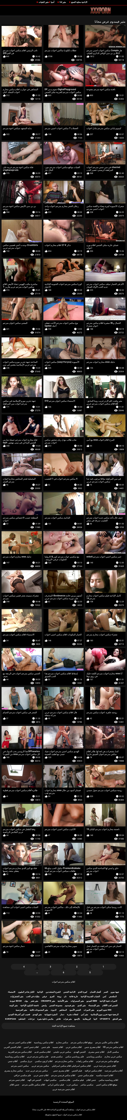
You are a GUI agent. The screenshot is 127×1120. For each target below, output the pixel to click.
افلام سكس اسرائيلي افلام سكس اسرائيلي (71, 1066)
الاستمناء (11, 992)
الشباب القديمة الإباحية (90, 996)
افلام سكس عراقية (93, 1070)
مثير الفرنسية (21, 1010)
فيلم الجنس (77, 1070)
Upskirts (105, 1019)
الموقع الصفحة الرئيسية (63, 1102)
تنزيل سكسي (26, 1061)
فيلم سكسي (78, 1080)
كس (104, 996)
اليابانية (40, 992)
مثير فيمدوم (70, 1005)
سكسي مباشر (87, 1084)
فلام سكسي (64, 1080)
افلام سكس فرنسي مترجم (63, 1075)
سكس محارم (62, 1042)
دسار (62, 1014)
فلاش (58, 1019)
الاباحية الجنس (69, 992)
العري (52, 996)
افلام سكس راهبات (84, 1061)
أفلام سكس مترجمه (114, 1070)
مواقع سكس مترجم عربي (107, 1061)
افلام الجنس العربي (12, 1047)
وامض (44, 1005)
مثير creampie (48, 1001)
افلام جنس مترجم (17, 1080)
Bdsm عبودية (16, 1001)
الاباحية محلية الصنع (79, 2)
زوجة (59, 996)
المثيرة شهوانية (50, 1014)
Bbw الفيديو (92, 1001)
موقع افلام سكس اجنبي (106, 1084)
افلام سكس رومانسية (43, 1042)
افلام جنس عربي (40, 1075)
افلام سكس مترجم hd (113, 1047)
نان (65, 996)
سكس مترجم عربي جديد (37, 1070)
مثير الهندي (37, 1014)
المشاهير (63, 1010)
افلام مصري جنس (92, 1047)
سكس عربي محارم (113, 1056)
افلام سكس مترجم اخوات (63, 982)
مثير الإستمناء (94, 1005)
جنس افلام (91, 1080)
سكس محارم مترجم (64, 1061)
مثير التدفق (117, 1019)
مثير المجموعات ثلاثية (39, 1010)
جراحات (31, 1019)
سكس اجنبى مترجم (20, 1066)
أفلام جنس (13, 1061)
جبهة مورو (115, 992)
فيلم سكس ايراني (56, 1084)
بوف (26, 1001)
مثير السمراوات (77, 1001)
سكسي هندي (57, 1056)
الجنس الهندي (80, 1052)
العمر (106, 992)
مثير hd (63, 2)
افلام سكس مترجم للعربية (20, 1052)
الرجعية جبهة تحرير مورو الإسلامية (105, 1014)
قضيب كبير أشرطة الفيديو (19, 1014)
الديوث (54, 1010)
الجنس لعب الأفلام (110, 1005)
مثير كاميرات (89, 1010)
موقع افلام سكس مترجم (82, 1042)
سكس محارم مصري (13, 1070)
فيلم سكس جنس (85, 1075)
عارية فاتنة (73, 996)
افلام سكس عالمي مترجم (106, 1042)
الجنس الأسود (75, 1010)
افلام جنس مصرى (96, 1052)
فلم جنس (45, 1047)
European (10, 1019)
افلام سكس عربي (74, 1047)
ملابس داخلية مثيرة (45, 1019)
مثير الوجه (13, 1005)
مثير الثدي (81, 1005)
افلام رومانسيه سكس (108, 1080)
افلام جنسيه (58, 1047)
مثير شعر (34, 1001)
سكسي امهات (50, 1080)
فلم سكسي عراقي (22, 1075)
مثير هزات (67, 1019)
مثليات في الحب (32, 996)
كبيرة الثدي (82, 992)
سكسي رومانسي (94, 1056)
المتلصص (113, 996)
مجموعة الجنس (55, 1005)
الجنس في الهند (34, 1080)
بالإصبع (77, 1019)
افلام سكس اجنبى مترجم (20, 1042)
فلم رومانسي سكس (74, 1056)
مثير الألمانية (63, 1001)
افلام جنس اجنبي (31, 1047)
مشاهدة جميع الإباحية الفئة (63, 1026)
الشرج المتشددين (53, 992)
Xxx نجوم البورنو (104, 1010)
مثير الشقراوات (16, 996)
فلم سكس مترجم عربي (37, 1056)
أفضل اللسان (95, 992)
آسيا (52, 2)
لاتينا (95, 1019)
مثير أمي (84, 1014)
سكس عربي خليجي (62, 1052)
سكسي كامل (113, 1052)
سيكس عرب (72, 1084)
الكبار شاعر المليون (26, 992)
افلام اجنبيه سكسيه (104, 1075)
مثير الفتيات (44, 2)
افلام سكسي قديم (42, 1052)
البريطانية (87, 1019)
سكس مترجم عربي (40, 1066)
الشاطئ (21, 1019)
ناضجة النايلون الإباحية (29, 1005)
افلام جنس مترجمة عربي (105, 1066)
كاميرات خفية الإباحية (108, 1001)
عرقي (44, 996)
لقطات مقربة (72, 1014)
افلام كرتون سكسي (44, 1061)
